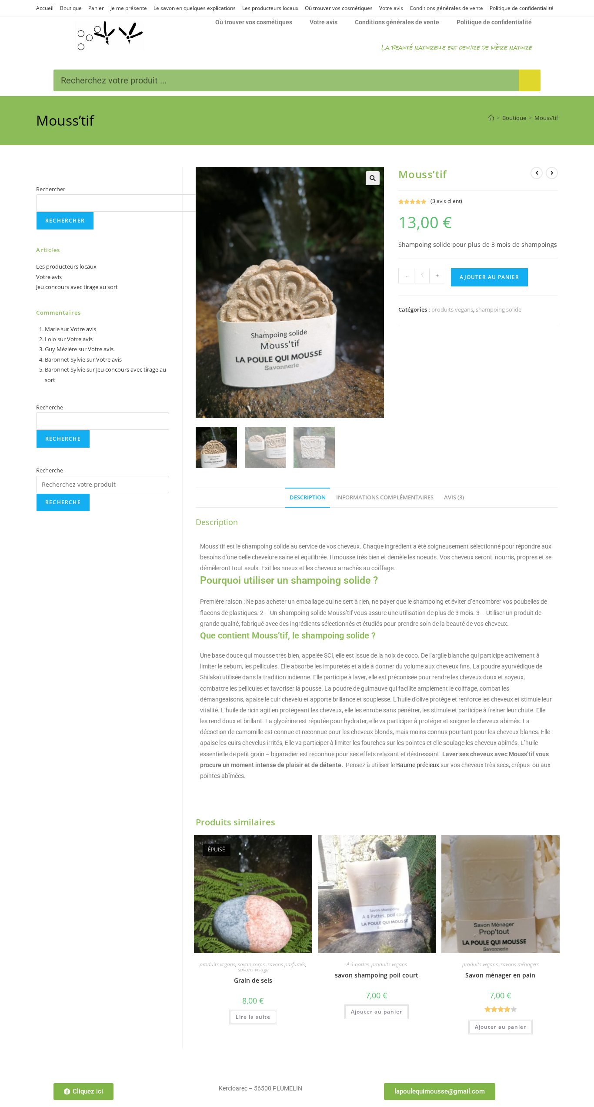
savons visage (253, 969)
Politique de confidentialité (522, 8)
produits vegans (452, 309)
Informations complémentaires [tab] (385, 497)
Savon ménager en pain (500, 975)
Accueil (44, 8)
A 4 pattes (358, 964)
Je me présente (128, 8)
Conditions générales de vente (446, 8)
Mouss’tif (546, 118)
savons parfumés (286, 964)
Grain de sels (253, 980)
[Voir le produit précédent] (537, 173)
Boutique (71, 8)
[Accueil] (491, 118)
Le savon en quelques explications (195, 8)
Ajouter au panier (489, 277)
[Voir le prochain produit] (552, 173)
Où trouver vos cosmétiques (339, 8)
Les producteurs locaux (270, 8)
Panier (96, 8)
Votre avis (391, 8)
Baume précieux (417, 764)
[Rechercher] (530, 80)
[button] (373, 178)
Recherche (49, 407)
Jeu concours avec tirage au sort (77, 287)
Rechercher (50, 189)
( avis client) (446, 201)
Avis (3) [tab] (454, 497)
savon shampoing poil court (376, 975)
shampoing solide (498, 309)
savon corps (251, 964)
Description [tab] (308, 497)
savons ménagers (520, 964)
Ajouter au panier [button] (376, 1011)
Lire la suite (253, 1017)
